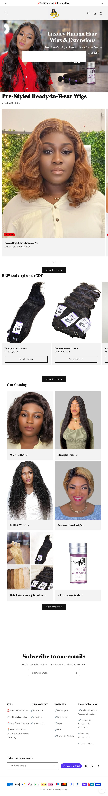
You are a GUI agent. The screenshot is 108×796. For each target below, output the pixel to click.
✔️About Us (36, 717)
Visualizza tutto (54, 270)
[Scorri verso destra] (60, 262)
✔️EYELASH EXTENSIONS (83, 735)
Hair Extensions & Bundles (26, 595)
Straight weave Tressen (16, 348)
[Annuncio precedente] (5, 3)
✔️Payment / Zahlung (64, 736)
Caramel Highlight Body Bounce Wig (21, 243)
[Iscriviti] (76, 673)
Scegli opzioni (26, 359)
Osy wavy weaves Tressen (66, 348)
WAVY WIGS (17, 454)
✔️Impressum (61, 717)
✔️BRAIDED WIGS (86, 743)
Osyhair (49, 789)
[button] (6, 13)
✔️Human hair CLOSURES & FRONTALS (85, 724)
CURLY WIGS (18, 524)
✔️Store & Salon (38, 723)
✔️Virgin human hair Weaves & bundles (87, 712)
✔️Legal (58, 723)
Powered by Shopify (60, 789)
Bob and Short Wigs (69, 524)
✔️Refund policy (62, 710)
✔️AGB (58, 729)
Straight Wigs (66, 454)
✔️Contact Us (37, 710)
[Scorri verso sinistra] (48, 262)
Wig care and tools (68, 595)
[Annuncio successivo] (102, 3)
